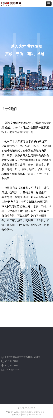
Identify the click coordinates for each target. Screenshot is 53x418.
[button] (49, 3)
